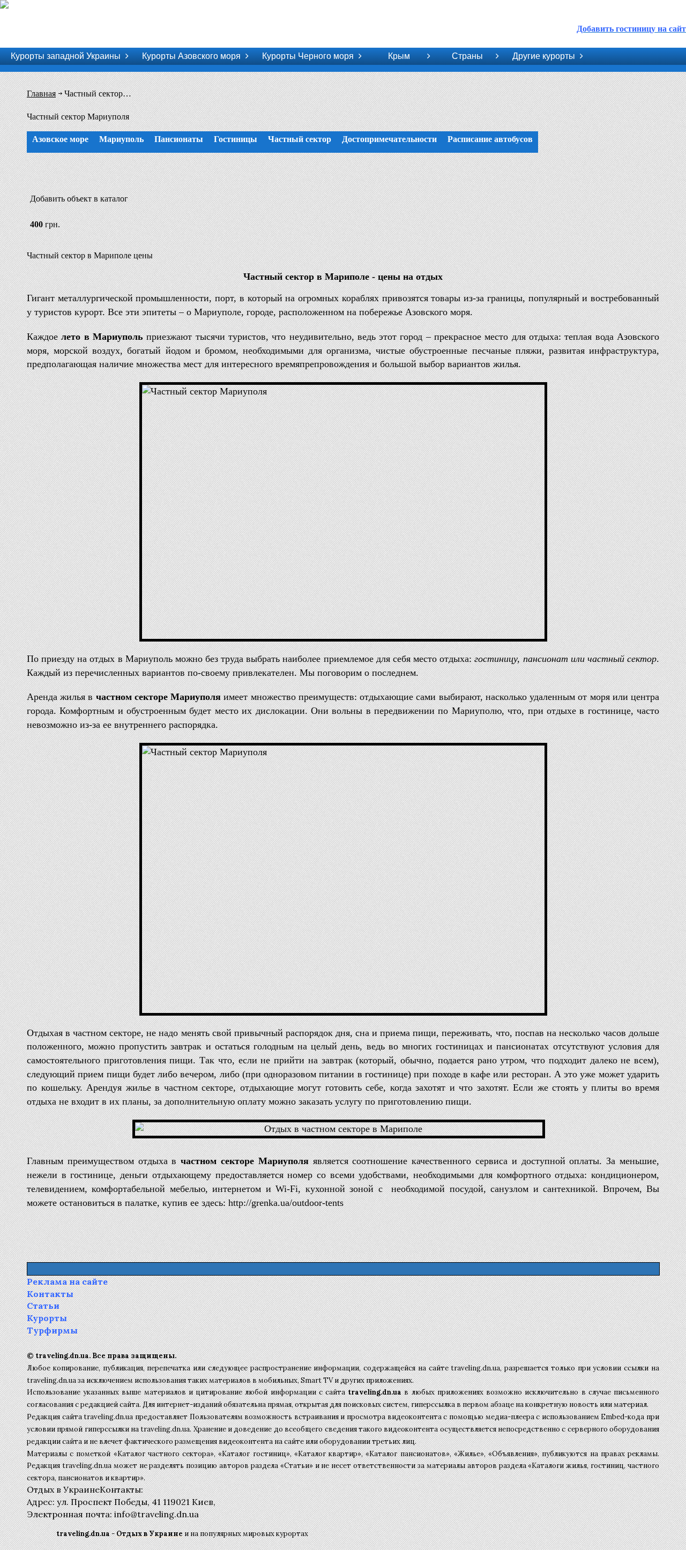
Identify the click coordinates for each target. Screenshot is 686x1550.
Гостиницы (235, 139)
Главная (41, 93)
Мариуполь (121, 139)
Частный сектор (299, 139)
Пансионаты (178, 139)
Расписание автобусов (490, 139)
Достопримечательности (389, 139)
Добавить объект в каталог (79, 198)
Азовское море (60, 139)
